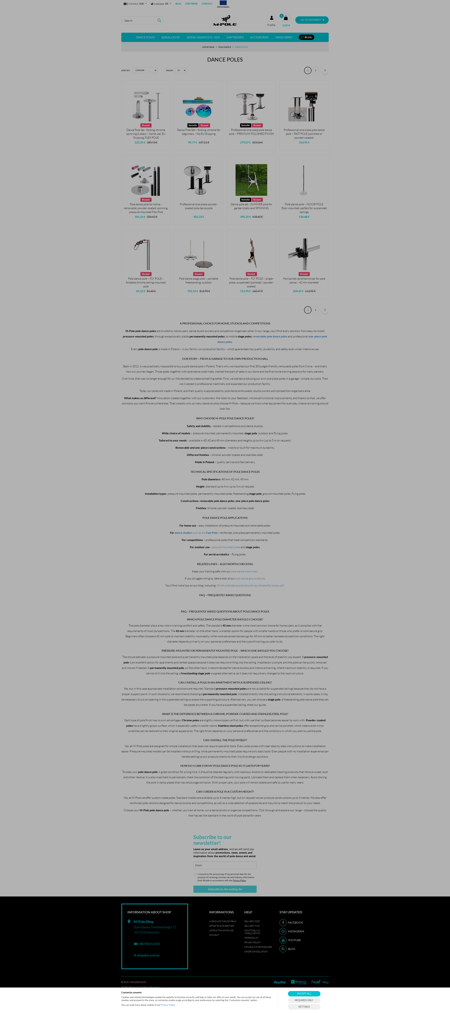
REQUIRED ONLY (304, 1000)
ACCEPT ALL (304, 993)
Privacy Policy (168, 1005)
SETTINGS (304, 1006)
